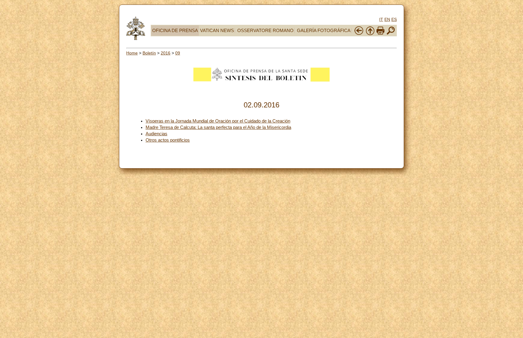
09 (177, 53)
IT (381, 19)
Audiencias (156, 133)
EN (387, 19)
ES (394, 19)
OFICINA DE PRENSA (175, 30)
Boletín (149, 53)
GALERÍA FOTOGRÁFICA (323, 30)
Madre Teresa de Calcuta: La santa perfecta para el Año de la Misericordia (218, 127)
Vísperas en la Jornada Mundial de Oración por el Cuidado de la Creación (218, 121)
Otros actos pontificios (168, 140)
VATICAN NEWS (217, 30)
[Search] (391, 33)
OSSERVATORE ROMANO (265, 30)
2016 (165, 53)
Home (132, 53)
